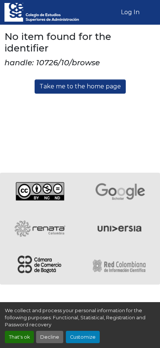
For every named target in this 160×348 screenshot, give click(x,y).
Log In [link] (130, 12)
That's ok (19, 337)
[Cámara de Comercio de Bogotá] (40, 266)
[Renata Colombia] (40, 228)
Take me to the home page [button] (80, 86)
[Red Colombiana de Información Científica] (120, 266)
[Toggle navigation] (150, 12)
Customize (83, 337)
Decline (49, 337)
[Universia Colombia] (120, 228)
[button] (41, 12)
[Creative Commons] (40, 191)
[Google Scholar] (120, 191)
